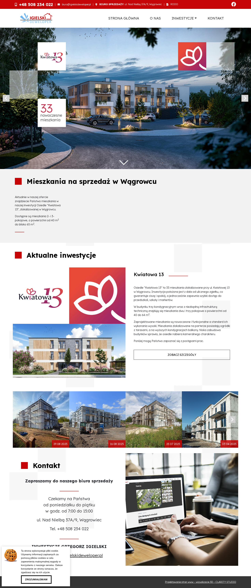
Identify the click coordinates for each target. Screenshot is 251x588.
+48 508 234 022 (36, 4)
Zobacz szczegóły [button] (182, 354)
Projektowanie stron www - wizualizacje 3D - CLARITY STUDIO (200, 582)
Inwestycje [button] (183, 18)
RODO (174, 4)
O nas (155, 18)
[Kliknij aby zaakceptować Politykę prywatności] (53, 578)
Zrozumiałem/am (36, 579)
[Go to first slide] (244, 98)
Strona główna (123, 18)
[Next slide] (232, 419)
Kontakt (216, 18)
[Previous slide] (6, 98)
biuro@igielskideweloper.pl (76, 4)
